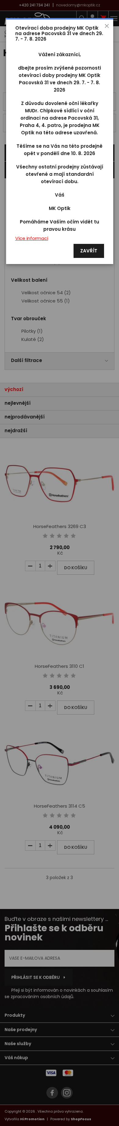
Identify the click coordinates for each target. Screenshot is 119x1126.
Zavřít (88, 251)
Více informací (31, 238)
